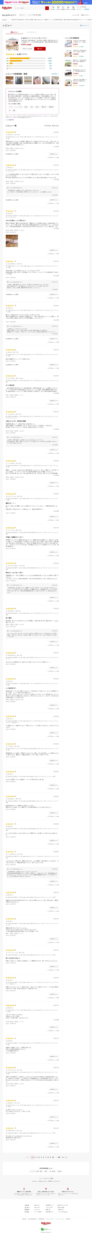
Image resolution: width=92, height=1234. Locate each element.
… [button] (8, 19)
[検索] (47, 8)
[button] (58, 8)
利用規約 (23, 117)
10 (53, 1157)
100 (59, 1157)
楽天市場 (4, 19)
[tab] (14, 32)
